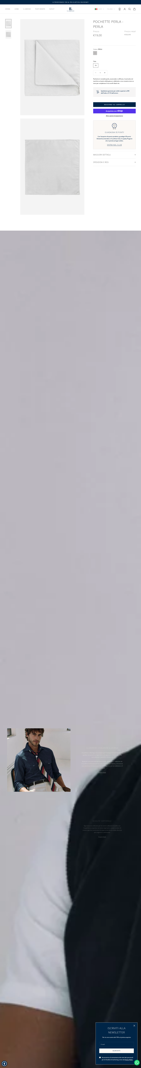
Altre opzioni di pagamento (114, 116)
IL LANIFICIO (27, 9)
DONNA (7, 9)
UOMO (17, 9)
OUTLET (51, 9)
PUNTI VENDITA (40, 9)
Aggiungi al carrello (114, 104)
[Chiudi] (134, 1026)
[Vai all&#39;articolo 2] (8, 34)
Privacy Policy (128, 1060)
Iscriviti (117, 1051)
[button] (4, 1063)
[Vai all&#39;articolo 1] (8, 23)
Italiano (110, 9)
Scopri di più (102, 772)
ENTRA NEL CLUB (114, 145)
